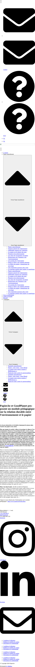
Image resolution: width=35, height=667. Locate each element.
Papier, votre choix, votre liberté (17, 367)
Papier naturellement (14, 247)
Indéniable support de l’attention (17, 250)
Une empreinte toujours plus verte (18, 267)
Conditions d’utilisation (9, 640)
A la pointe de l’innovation (16, 261)
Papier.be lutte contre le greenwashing (19, 373)
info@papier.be (4, 515)
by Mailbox (9, 666)
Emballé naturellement (14, 366)
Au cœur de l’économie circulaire (18, 255)
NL (4, 138)
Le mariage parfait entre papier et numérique (21, 269)
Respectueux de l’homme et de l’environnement (17, 258)
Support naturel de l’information (17, 248)
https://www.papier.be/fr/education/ (17, 501)
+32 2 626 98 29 (4, 513)
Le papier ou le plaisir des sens (17, 252)
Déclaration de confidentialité (10, 643)
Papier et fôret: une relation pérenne (18, 262)
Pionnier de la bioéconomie (16, 254)
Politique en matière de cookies (11, 642)
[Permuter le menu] (1, 1)
